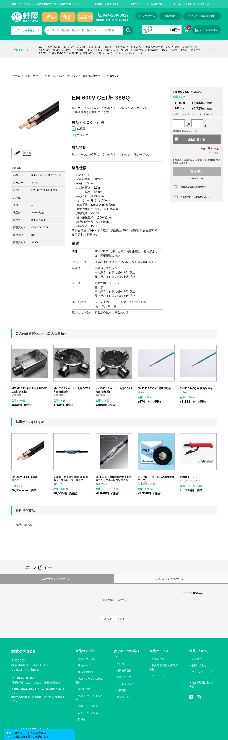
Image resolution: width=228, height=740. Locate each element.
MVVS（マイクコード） (194, 50)
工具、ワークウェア (89, 712)
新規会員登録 (123, 670)
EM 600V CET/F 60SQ (24, 477)
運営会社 (197, 658)
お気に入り (158, 658)
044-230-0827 (116, 15)
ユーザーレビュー (57, 578)
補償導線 (139, 50)
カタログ (82, 134)
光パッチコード (133, 53)
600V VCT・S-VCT (50, 50)
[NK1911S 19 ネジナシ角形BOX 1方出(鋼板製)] (30, 363)
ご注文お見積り (208, 29)
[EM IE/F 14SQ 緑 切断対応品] (198, 363)
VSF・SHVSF (121, 50)
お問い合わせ (205, 3)
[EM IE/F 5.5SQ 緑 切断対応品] (156, 363)
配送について (158, 3)
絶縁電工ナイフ (188, 477)
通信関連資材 (85, 672)
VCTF (80, 50)
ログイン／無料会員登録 (202, 16)
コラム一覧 (122, 696)
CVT (41, 46)
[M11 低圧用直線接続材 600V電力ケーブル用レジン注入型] (72, 451)
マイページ (158, 675)
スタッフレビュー (171, 578)
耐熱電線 (153, 50)
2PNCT (69, 50)
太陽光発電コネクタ (186, 46)
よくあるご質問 (182, 3)
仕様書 (81, 128)
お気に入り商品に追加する (193, 187)
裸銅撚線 (120, 46)
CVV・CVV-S (169, 50)
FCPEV (43, 53)
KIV (90, 50)
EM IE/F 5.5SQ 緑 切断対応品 (154, 388)
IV (65, 46)
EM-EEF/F (95, 46)
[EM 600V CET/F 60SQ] (30, 451)
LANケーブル (113, 53)
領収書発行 (170, 16)
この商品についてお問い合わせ (196, 197)
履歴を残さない (24, 524)
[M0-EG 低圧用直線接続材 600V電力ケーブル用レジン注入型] (114, 451)
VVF (73, 46)
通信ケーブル (85, 665)
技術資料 (121, 690)
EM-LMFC (135, 46)
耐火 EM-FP (58, 53)
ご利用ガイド (136, 3)
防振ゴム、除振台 (88, 706)
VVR (82, 46)
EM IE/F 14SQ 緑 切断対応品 (196, 388)
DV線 (108, 46)
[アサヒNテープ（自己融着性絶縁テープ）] (156, 451)
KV (108, 50)
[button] (39, 734)
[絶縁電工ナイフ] (198, 451)
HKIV (99, 50)
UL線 (99, 53)
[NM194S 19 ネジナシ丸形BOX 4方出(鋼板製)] (114, 363)
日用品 (82, 719)
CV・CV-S (54, 46)
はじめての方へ (146, 16)
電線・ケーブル (86, 658)
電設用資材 (84, 689)
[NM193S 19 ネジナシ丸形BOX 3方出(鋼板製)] (72, 363)
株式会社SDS (23, 651)
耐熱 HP (73, 53)
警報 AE (87, 53)
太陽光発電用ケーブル (157, 46)
